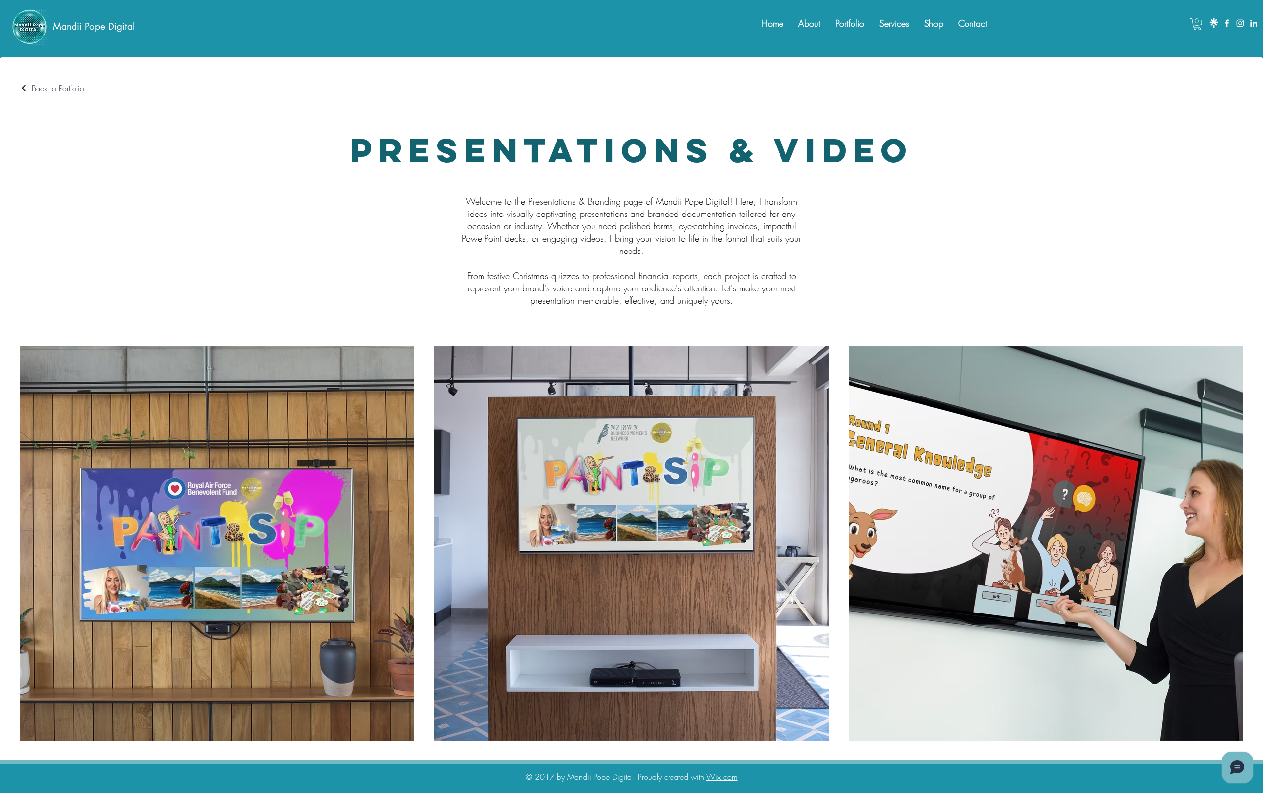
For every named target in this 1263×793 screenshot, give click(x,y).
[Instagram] (1240, 23)
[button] (1197, 24)
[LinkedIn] (1254, 23)
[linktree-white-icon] (1214, 23)
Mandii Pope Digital (94, 26)
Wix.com (722, 776)
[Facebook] (1227, 23)
